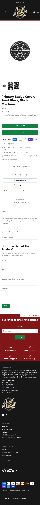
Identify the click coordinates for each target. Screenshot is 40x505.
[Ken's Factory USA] (20, 12)
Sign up (20, 337)
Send (5, 306)
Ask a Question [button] (21, 185)
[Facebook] (3, 415)
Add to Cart (20, 126)
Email (3, 270)
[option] (20, 51)
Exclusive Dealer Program (10, 452)
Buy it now (19, 132)
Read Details (6, 432)
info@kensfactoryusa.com (10, 391)
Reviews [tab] (6, 191)
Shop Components (7, 429)
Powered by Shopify (20, 498)
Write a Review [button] (21, 180)
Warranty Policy (6, 493)
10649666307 (35, 315)
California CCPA (6, 461)
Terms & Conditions (14, 490)
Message (4, 288)
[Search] (6, 12)
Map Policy (4, 490)
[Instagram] (6, 415)
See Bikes (5, 426)
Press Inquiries (6, 455)
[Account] (33, 12)
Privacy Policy (25, 490)
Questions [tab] (19, 191)
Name (4, 260)
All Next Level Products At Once (12, 438)
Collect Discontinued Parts (10, 435)
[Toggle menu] (2, 12)
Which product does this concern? (13, 279)
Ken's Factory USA (10, 498)
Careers (4, 458)
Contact (4, 449)
